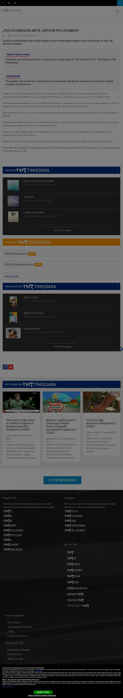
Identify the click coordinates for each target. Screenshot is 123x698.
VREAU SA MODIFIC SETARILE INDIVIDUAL (42, 695)
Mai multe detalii (39, 671)
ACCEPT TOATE (43, 692)
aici (2, 675)
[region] (61, 681)
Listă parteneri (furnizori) (7, 686)
